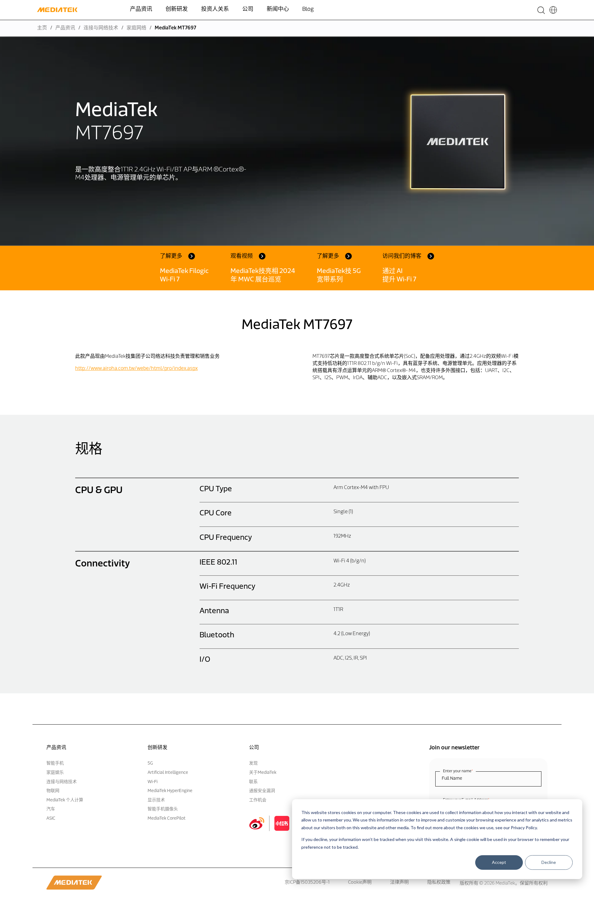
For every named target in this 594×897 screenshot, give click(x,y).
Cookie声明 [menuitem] (360, 882)
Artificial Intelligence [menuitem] (168, 772)
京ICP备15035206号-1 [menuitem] (307, 882)
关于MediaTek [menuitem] (262, 772)
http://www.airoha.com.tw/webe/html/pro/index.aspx (136, 368)
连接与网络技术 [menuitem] (61, 782)
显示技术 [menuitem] (156, 800)
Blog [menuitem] (308, 9)
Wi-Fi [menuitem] (152, 782)
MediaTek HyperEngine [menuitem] (170, 791)
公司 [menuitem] (247, 9)
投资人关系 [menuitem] (215, 9)
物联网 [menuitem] (52, 791)
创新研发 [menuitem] (177, 9)
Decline (548, 862)
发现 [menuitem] (253, 763)
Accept (499, 862)
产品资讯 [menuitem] (141, 9)
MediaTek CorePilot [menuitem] (167, 818)
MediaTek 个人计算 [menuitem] (64, 800)
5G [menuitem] (150, 763)
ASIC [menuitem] (50, 818)
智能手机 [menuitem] (55, 763)
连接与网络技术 (101, 28)
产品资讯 (65, 28)
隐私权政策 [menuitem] (438, 882)
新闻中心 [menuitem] (278, 9)
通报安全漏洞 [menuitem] (262, 791)
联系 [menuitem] (253, 782)
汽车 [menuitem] (50, 809)
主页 (42, 28)
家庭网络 (136, 28)
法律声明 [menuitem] (399, 882)
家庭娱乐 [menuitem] (55, 772)
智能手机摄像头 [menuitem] (163, 809)
